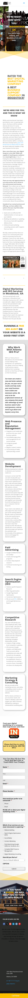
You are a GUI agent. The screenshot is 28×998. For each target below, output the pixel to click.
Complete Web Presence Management (12, 850)
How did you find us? (10, 857)
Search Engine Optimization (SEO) (13, 834)
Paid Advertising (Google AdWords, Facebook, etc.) (12, 845)
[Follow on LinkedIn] (13, 924)
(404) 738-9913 (10, 984)
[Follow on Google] (10, 924)
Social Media (8, 838)
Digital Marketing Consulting (13, 854)
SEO (15, 599)
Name (5, 767)
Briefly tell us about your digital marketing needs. (14, 811)
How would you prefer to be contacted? (12, 799)
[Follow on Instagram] (16, 924)
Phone (6, 803)
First (4, 774)
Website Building (9, 830)
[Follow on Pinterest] (19, 924)
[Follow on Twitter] (7, 924)
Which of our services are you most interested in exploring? (14, 826)
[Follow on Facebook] (4, 924)
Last (4, 780)
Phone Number (9, 791)
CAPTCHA (6, 864)
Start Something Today (14, 905)
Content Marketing (10, 841)
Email (5, 783)
